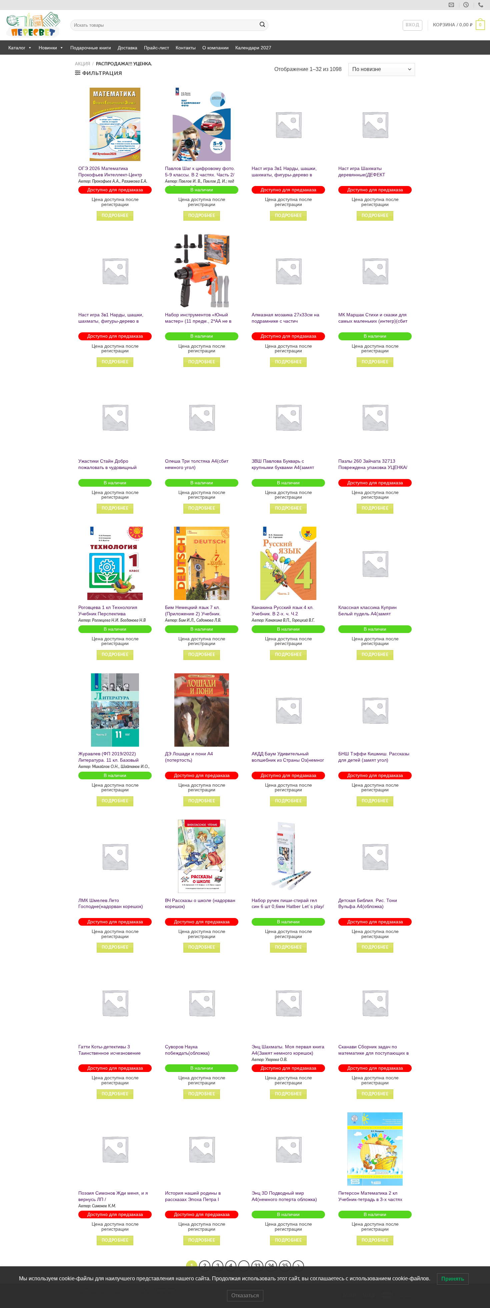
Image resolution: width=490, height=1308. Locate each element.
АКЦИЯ (82, 63)
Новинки (48, 47)
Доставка (127, 47)
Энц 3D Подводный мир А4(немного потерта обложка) (284, 1196)
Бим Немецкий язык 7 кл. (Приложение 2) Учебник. (193, 610)
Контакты (186, 47)
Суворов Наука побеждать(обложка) (187, 1050)
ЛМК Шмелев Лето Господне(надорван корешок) (110, 903)
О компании (215, 47)
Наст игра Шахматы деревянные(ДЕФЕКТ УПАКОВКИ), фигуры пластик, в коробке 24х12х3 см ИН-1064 (372, 178)
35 (285, 1265)
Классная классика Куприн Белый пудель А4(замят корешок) (367, 613)
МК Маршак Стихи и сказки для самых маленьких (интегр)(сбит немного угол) (372, 321)
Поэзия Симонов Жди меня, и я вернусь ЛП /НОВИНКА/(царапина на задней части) (113, 1202)
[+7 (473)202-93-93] (481, 5)
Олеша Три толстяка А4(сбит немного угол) (196, 464)
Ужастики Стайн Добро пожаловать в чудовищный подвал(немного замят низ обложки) (107, 470)
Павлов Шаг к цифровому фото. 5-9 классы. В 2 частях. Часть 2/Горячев (200, 174)
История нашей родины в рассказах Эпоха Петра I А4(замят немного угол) (193, 1199)
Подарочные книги (90, 47)
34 (271, 1265)
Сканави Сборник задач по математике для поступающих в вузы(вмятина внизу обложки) (373, 1053)
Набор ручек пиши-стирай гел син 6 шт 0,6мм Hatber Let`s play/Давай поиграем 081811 (288, 906)
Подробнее (115, 216)
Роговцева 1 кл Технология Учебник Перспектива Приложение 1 (107, 613)
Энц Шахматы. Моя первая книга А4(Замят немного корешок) (288, 1050)
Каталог (16, 47)
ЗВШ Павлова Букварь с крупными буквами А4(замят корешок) (283, 467)
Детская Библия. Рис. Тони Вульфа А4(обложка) (367, 903)
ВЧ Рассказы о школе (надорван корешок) (200, 903)
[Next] (298, 1266)
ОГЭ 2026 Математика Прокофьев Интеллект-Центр (110, 171)
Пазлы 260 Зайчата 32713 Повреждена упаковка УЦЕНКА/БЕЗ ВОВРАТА (372, 467)
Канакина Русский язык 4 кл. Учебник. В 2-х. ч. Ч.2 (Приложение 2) (283, 613)
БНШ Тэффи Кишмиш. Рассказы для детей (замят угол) (373, 757)
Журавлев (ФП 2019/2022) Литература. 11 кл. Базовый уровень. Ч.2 (108, 760)
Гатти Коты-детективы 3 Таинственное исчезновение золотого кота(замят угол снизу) (113, 1053)
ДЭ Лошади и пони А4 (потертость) (189, 757)
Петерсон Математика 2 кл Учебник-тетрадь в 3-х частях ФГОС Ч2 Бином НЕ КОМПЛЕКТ (373, 1199)
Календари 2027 (253, 47)
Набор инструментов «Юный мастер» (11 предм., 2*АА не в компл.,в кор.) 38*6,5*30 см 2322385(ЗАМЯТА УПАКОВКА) (198, 324)
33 (257, 1265)
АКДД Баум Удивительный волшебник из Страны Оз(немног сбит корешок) (288, 760)
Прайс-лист (156, 47)
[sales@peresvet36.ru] (452, 5)
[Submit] (262, 25)
